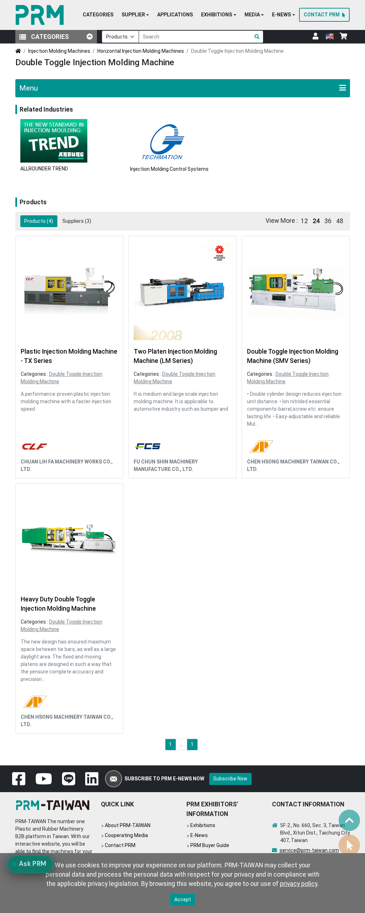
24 (316, 221)
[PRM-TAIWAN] (41, 15)
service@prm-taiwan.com (309, 850)
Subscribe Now (230, 778)
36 (327, 221)
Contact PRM (120, 845)
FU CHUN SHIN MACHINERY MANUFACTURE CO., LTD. (166, 465)
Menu (28, 88)
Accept (182, 899)
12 (304, 221)
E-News (199, 835)
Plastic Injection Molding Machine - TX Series (69, 356)
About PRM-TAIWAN (127, 825)
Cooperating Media (126, 835)
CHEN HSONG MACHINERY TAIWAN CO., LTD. (293, 465)
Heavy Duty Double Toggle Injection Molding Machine (58, 604)
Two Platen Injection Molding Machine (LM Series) (175, 356)
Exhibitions (202, 825)
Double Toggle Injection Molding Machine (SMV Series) (292, 356)
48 (339, 221)
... (181, 744)
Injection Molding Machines (59, 51)
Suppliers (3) (76, 221)
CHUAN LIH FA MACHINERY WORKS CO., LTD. (67, 465)
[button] (135, 15)
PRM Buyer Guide (209, 845)
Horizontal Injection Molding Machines (140, 51)
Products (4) (38, 221)
